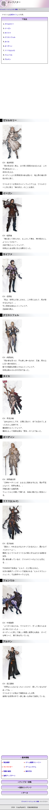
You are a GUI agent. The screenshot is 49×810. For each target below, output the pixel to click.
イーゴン (8, 28)
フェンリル (8, 55)
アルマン (8, 59)
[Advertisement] (24, 90)
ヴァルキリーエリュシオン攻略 (9, 9)
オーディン (8, 46)
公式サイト (13, 15)
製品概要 (7, 762)
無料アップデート (10, 776)
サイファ (8, 33)
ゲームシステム (31, 767)
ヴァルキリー (9, 24)
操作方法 (29, 771)
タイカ (7, 42)
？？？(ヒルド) (10, 50)
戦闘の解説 (7, 771)
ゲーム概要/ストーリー (33, 762)
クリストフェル (10, 37)
